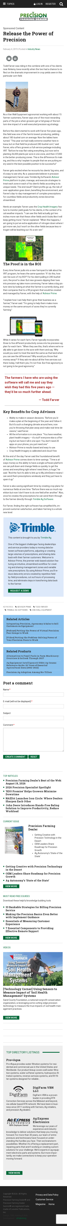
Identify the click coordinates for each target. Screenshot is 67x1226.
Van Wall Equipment (42, 610)
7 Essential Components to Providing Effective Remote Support (29, 929)
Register (51, 4)
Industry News (34, 49)
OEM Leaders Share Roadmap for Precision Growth (33, 875)
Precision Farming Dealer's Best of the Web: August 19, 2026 (34, 782)
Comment (8, 725)
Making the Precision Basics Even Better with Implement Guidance (32, 916)
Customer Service (44, 1199)
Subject (7, 713)
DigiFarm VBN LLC (43, 1089)
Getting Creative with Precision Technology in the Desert (34, 868)
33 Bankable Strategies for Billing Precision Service (33, 908)
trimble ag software (17, 610)
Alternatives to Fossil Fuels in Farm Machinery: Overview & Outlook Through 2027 (32, 657)
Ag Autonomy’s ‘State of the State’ (27, 880)
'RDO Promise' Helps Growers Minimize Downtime (31, 793)
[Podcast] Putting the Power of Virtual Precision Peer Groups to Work (32, 632)
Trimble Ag (46, 537)
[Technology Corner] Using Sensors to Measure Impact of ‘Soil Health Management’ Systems (30, 992)
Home (52, 1204)
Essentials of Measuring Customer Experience (28, 922)
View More (11, 886)
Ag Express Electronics (41, 1120)
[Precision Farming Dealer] (14, 840)
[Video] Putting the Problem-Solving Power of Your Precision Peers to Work (31, 638)
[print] (15, 58)
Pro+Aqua (13, 1060)
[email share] (9, 58)
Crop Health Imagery (48, 206)
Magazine (40, 1204)
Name (6, 689)
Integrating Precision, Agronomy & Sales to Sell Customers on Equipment (32, 625)
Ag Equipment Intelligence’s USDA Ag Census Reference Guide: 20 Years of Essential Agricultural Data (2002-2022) (31, 665)
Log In (39, 4)
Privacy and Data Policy (47, 1195)
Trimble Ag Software (43, 499)
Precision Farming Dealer (41, 827)
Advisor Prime (50, 293)
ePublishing (21, 1218)
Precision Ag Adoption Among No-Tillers (29, 672)
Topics (10, 4)
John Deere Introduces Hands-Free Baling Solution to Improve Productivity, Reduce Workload (32, 808)
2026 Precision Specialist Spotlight (28, 787)
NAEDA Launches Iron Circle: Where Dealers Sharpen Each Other (34, 800)
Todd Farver (41, 607)
